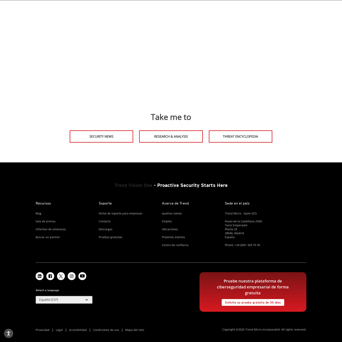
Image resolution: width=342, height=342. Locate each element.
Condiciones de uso (106, 330)
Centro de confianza (175, 245)
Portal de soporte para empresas (120, 213)
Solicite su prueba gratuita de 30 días (251, 301)
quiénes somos (172, 213)
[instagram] (72, 276)
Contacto (104, 221)
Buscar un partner (48, 237)
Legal (59, 330)
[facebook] (50, 276)
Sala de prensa (45, 221)
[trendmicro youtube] (82, 276)
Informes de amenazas (51, 229)
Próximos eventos (173, 237)
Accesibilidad (78, 330)
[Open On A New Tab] (61, 276)
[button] (64, 300)
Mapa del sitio (134, 330)
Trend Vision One (133, 185)
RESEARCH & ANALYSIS (171, 136)
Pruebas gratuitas (110, 237)
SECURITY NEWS (91, 135)
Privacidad (42, 330)
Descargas (105, 229)
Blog (38, 213)
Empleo (167, 221)
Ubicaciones (170, 229)
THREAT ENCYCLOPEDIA (240, 136)
